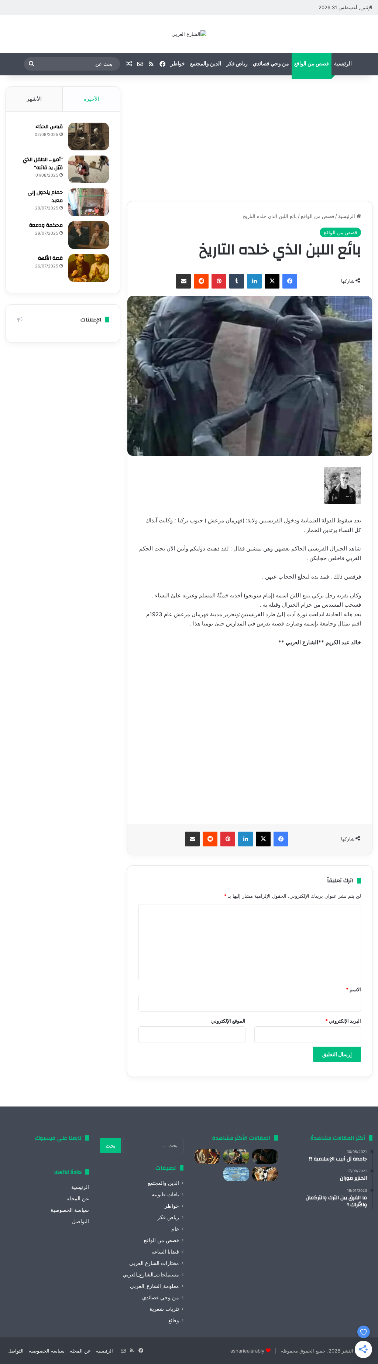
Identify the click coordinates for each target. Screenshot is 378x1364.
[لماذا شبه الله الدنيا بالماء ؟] (236, 1174)
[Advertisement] (249, 138)
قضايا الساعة (165, 1252)
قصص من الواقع (311, 64)
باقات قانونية (165, 1194)
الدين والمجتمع (205, 64)
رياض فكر (237, 64)
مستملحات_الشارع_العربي (151, 1275)
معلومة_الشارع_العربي (154, 1286)
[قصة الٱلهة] (88, 268)
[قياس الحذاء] (88, 136)
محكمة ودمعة (46, 225)
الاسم (353, 989)
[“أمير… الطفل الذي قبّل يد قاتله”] (88, 169)
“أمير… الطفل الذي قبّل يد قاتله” (43, 164)
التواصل (80, 1221)
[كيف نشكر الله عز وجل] (207, 1156)
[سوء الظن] (236, 1156)
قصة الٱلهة (50, 258)
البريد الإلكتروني (343, 1021)
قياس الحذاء (49, 127)
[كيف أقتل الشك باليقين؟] (265, 1156)
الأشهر (34, 98)
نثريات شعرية (164, 1309)
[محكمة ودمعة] (88, 235)
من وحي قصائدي (271, 64)
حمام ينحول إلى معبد (45, 196)
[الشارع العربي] (189, 34)
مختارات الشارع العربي (154, 1263)
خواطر (178, 64)
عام (175, 1229)
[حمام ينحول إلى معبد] (88, 202)
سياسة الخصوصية (70, 1210)
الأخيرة (91, 98)
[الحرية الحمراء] (265, 1174)
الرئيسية (343, 64)
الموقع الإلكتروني (228, 1021)
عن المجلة (77, 1198)
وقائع (173, 1320)
